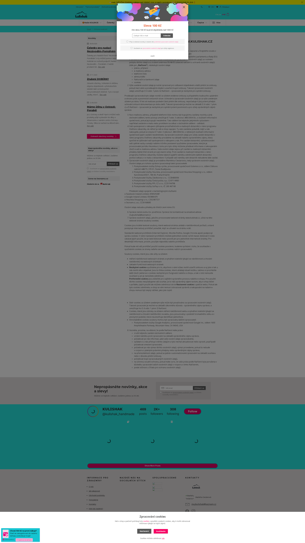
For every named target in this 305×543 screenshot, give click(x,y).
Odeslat (166, 36)
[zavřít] (184, 7)
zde (163, 538)
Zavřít (153, 56)
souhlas (146, 521)
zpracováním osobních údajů (151, 48)
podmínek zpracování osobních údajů (166, 42)
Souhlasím (160, 531)
